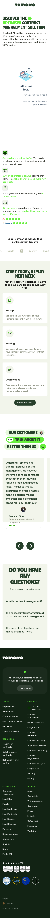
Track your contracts (8, 745)
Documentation (10, 834)
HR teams (7, 726)
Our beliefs (32, 796)
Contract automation (33, 715)
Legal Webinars (10, 809)
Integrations (33, 768)
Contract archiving (36, 740)
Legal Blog (7, 799)
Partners (7, 829)
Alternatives (8, 839)
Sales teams (9, 711)
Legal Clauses (9, 824)
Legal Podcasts (10, 814)
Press (30, 811)
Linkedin (31, 816)
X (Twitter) (32, 821)
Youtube (31, 831)
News (5, 849)
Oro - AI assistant (36, 708)
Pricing (30, 778)
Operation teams (11, 731)
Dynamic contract (36, 722)
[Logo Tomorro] (25, 657)
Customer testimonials (9, 792)
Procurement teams (12, 721)
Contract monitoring (37, 750)
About (30, 791)
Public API (7, 854)
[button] (20, 546)
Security (31, 773)
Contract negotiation (33, 757)
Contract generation (32, 733)
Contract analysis (36, 763)
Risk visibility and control (11, 761)
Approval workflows (36, 745)
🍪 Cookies (8, 903)
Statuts (6, 844)
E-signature (33, 727)
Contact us (33, 806)
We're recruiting (35, 801)
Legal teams (8, 706)
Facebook (32, 826)
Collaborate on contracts (10, 753)
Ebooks (6, 804)
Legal (5, 898)
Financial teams (10, 716)
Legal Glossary (9, 819)
